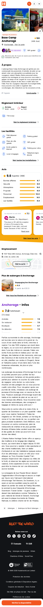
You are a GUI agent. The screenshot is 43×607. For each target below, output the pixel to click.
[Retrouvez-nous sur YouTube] (24, 536)
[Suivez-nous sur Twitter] (14, 536)
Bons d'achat (30, 587)
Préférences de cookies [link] (21, 597)
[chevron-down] (23, 312)
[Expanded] (4, 508)
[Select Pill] (29, 4)
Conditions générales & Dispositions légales (21, 582)
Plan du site (32, 592)
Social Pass (29, 556)
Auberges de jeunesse (21, 551)
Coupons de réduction (16, 587)
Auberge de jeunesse (9, 34)
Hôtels (33, 551)
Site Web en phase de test (16, 592)
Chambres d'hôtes (16, 556)
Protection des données (21, 577)
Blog (9, 551)
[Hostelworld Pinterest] (29, 536)
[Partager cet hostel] (40, 31)
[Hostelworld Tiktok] (34, 536)
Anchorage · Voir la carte (14, 45)
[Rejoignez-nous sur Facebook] (9, 536)
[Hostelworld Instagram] (19, 536)
